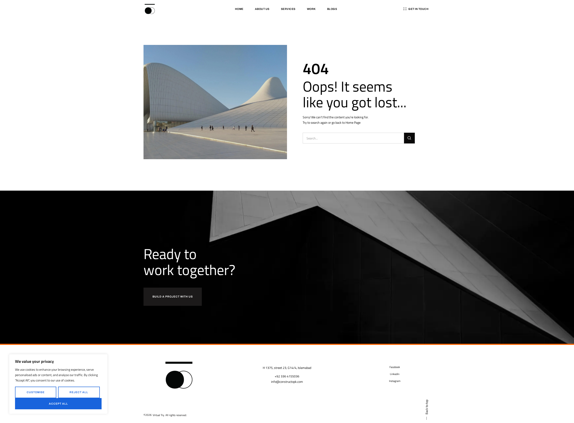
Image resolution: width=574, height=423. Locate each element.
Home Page (353, 122)
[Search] (409, 138)
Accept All (58, 403)
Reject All (79, 392)
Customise (36, 392)
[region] (58, 384)
